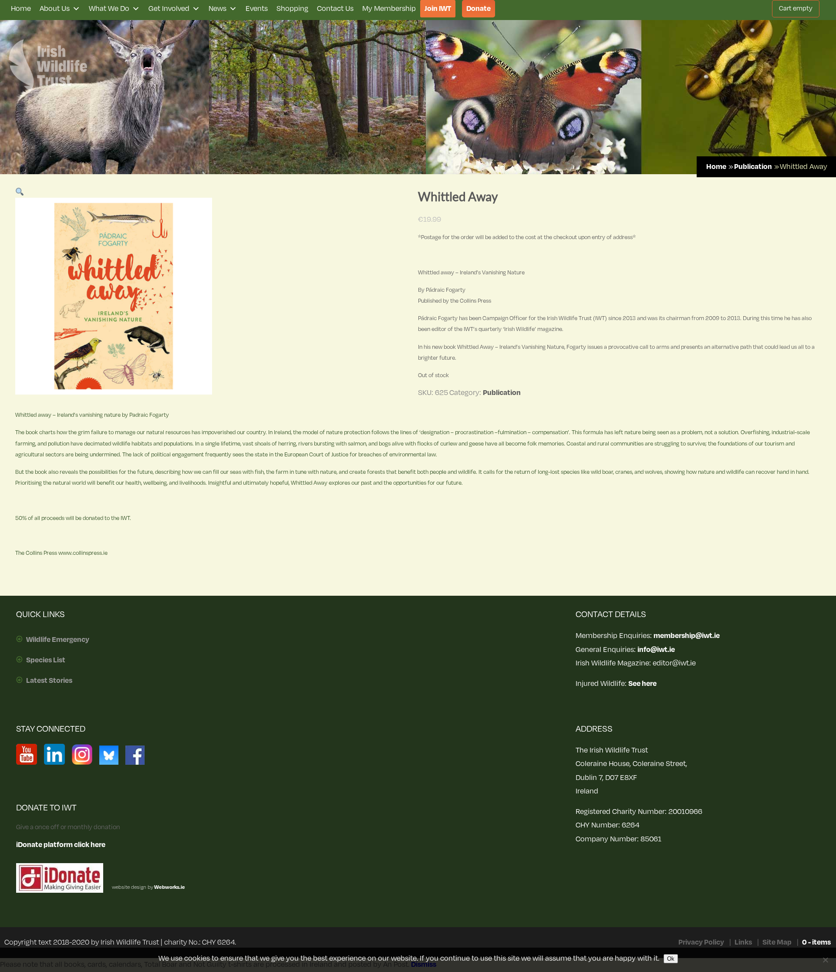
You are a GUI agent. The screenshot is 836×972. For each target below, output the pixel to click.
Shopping (292, 8)
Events (257, 8)
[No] (825, 959)
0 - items (816, 942)
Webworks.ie (169, 887)
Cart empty (795, 8)
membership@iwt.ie (687, 636)
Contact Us (335, 8)
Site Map (777, 942)
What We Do (109, 8)
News (217, 8)
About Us (55, 8)
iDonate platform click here (60, 845)
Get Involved (168, 8)
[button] (19, 192)
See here (642, 683)
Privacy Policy (701, 942)
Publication (753, 167)
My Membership (389, 8)
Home (21, 8)
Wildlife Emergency (57, 639)
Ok (670, 958)
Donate (478, 8)
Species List (45, 660)
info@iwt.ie (656, 650)
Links (743, 942)
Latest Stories (49, 680)
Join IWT (438, 8)
